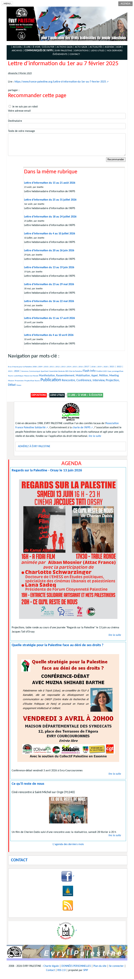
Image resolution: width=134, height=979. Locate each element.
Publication (50, 380)
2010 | (47, 367)
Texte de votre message (21, 131)
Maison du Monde (31, 376)
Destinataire (15, 121)
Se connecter (116, 966)
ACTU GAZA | (82, 47)
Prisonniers (19, 381)
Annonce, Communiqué (30, 371)
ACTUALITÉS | (97, 47)
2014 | (70, 367)
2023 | (10, 371)
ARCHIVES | (18, 50)
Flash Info (89, 371)
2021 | (113, 367)
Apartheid (45, 371)
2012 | (58, 367)
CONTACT (75, 54)
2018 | (94, 367)
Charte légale (51, 966)
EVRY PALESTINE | (64, 50)
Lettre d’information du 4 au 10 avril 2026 (48, 335)
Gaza (109, 371)
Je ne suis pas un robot (25, 106)
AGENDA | (110, 47)
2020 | (106, 367)
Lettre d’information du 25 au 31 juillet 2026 (50, 199)
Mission (11, 381)
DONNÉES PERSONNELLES (76, 966)
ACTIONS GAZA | (65, 47)
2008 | (35, 367)
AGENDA (125, 3)
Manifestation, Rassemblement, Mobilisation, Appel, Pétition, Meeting (79, 375)
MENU (7, 3)
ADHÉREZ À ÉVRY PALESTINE (34, 446)
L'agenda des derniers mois (68, 844)
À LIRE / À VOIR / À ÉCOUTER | (40, 47)
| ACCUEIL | (17, 47)
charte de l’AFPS (81, 427)
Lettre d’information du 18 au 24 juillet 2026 (50, 216)
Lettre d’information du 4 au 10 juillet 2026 (49, 233)
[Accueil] (67, 24)
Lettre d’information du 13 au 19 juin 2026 (49, 267)
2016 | (81, 367)
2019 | (100, 367)
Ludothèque (18, 376)
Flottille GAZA (101, 371)
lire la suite (115, 635)
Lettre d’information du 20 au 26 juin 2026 (49, 250)
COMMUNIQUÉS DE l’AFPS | (39, 50)
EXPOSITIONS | (82, 50)
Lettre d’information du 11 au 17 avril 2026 (49, 318)
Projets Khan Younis (32, 381)
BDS (67, 371)
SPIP (85, 970)
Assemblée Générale (57, 371)
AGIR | (119, 47)
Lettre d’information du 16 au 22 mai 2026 (49, 301)
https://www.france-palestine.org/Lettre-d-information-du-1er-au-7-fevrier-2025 (60, 81)
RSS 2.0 (61, 970)
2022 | (120, 367)
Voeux (18, 385)
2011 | (52, 367)
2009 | (41, 367)
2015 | (76, 367)
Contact (50, 970)
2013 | (64, 367)
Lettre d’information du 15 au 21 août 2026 (49, 183)
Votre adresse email (19, 111)
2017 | (87, 367)
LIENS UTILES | (98, 50)
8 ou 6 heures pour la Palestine (20, 367)
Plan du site (99, 966)
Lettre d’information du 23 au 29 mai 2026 (49, 284)
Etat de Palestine (75, 371)
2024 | (17, 371)
